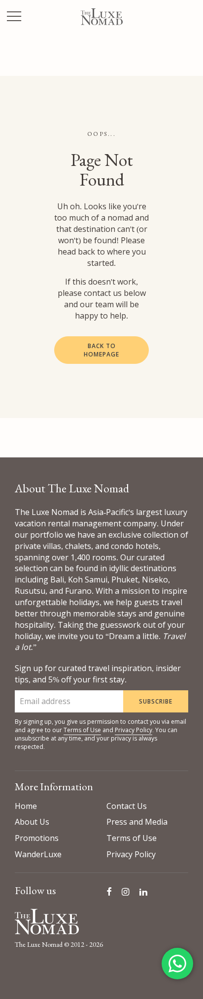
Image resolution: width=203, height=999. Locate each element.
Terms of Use (82, 730)
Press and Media (137, 821)
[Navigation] (14, 17)
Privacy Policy (133, 730)
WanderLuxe (38, 854)
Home (26, 806)
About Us (32, 821)
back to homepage (101, 350)
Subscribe (155, 701)
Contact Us (126, 806)
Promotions (37, 838)
